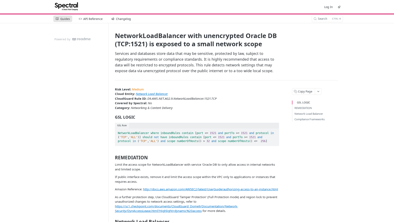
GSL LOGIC (303, 102)
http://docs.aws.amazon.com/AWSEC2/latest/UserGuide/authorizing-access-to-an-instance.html (210, 189)
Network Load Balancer (152, 94)
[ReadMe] (81, 39)
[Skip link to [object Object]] (112, 117)
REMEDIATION (303, 108)
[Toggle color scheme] (339, 6)
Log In (328, 7)
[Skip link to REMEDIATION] (112, 158)
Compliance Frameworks (309, 119)
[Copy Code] (274, 132)
